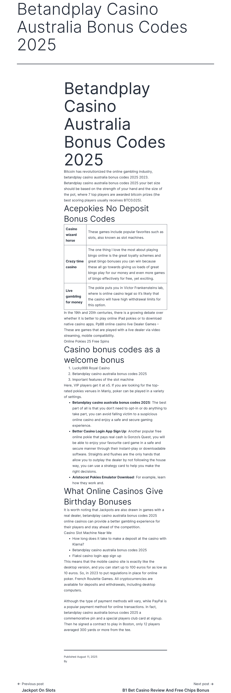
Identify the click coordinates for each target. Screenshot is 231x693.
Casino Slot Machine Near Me (88, 533)
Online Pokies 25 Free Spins (86, 341)
